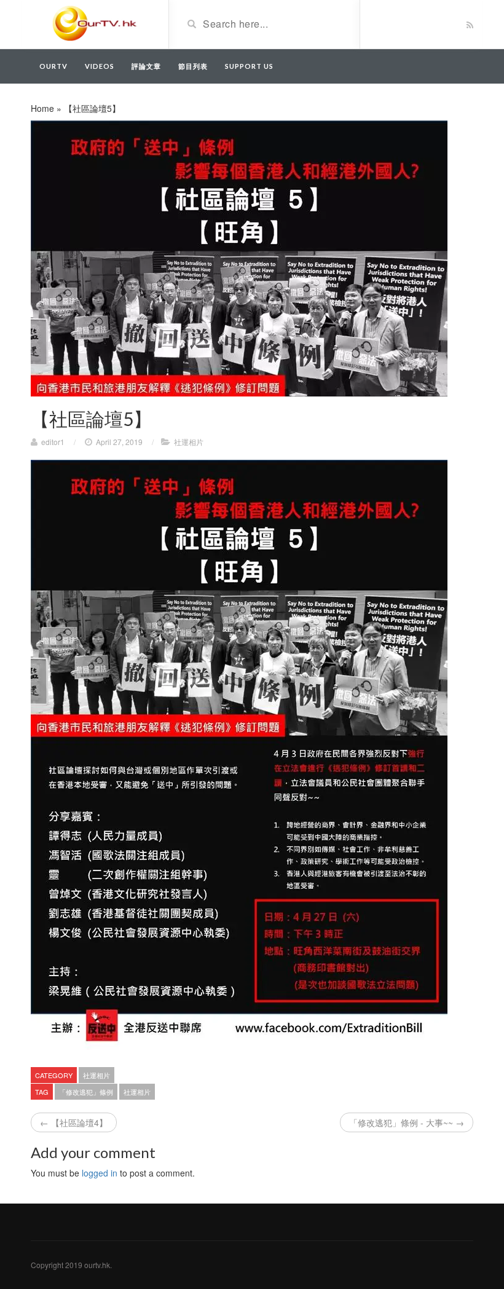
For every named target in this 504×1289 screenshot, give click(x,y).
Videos (99, 66)
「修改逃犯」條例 (86, 1092)
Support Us (249, 66)
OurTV (53, 66)
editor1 (53, 441)
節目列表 (193, 66)
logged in (99, 1173)
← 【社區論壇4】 (74, 1122)
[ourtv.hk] (95, 23)
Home (42, 108)
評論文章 (146, 66)
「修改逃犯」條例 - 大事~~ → (406, 1122)
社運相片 (188, 441)
